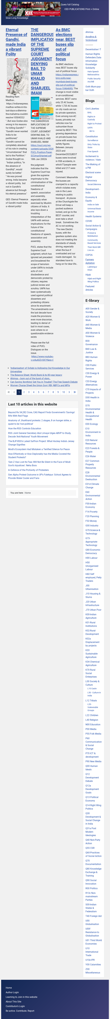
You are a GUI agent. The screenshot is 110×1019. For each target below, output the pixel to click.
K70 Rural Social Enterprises (91, 673)
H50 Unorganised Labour (92, 566)
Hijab (88, 274)
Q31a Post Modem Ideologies (91, 832)
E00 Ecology (92, 424)
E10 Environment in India (93, 432)
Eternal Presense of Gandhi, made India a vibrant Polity (16, 42)
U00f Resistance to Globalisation (92, 932)
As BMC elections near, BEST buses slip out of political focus (65, 44)
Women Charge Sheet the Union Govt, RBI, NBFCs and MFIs (40, 385)
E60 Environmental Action (93, 495)
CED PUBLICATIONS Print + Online (81, 9)
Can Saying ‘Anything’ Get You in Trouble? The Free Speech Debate (43, 382)
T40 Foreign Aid (94, 916)
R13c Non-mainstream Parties (92, 896)
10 (63, 392)
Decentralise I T (93, 49)
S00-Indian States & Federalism (91, 908)
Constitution (92, 136)
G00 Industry (92, 525)
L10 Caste (92, 688)
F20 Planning (92, 516)
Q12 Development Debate (92, 777)
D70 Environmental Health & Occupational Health (93, 412)
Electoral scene (93, 172)
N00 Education (93, 724)
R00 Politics (92, 888)
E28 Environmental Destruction (93, 476)
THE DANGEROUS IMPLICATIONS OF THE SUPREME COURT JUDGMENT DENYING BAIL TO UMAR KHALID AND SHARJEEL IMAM (44, 61)
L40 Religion (92, 720)
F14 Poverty (92, 511)
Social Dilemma (94, 184)
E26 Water (91, 456)
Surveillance (93, 140)
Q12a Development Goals (92, 789)
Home (9, 987)
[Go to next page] (69, 392)
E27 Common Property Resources (92, 464)
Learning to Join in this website (21, 997)
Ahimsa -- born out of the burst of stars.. (30, 378)
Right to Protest (95, 123)
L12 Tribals (91, 700)
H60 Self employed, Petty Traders (94, 577)
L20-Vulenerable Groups (93, 707)
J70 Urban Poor (93, 609)
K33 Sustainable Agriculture (92, 654)
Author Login (12, 992)
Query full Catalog (70, 4)
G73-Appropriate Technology (91, 542)
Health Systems (93, 216)
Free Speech (93, 151)
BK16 (92, 131)
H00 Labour (91, 558)
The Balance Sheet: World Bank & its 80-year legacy (36, 375)
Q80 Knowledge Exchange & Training (93, 872)
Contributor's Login (15, 1006)
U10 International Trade (92, 952)
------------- (89, 44)
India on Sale (93, 204)
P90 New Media (93, 761)
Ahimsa (89, 32)
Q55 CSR (90, 848)
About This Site (13, 1001)
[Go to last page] (75, 392)
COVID (89, 221)
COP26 (89, 255)
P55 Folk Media (93, 733)
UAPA (90, 128)
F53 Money (91, 521)
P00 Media (91, 729)
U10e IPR (90, 960)
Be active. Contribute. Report (20, 1010)
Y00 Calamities (93, 964)
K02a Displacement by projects (92, 642)
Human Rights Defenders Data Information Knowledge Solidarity (93, 61)
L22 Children (92, 715)
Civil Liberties (92, 108)
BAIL (90, 112)
